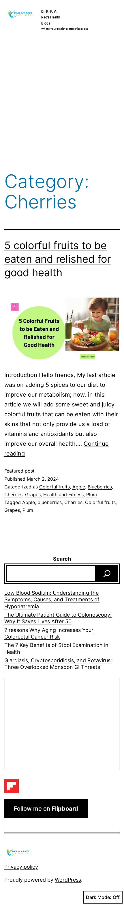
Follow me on (46, 808)
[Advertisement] (62, 103)
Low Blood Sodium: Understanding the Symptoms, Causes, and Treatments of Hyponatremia (51, 599)
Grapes (33, 494)
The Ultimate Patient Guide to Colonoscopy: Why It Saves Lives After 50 (58, 618)
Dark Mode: (98, 897)
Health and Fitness (63, 494)
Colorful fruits (54, 487)
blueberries (49, 502)
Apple (78, 487)
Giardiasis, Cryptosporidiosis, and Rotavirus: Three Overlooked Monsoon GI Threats (58, 663)
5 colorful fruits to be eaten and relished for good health (57, 259)
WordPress (68, 880)
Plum (91, 494)
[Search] (107, 573)
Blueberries (100, 487)
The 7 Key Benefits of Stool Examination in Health (56, 648)
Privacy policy (21, 867)
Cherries (13, 494)
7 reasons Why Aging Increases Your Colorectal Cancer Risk (48, 633)
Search (62, 559)
